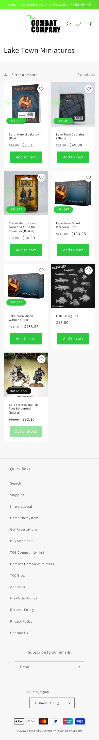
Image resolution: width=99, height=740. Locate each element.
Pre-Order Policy (23, 598)
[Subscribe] (78, 667)
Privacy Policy (21, 621)
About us (17, 586)
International (21, 506)
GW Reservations (24, 529)
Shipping (17, 495)
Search (15, 483)
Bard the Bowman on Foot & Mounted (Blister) (23, 408)
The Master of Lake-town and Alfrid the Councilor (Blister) (22, 227)
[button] (6, 23)
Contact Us (19, 632)
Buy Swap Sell (21, 540)
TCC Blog (17, 575)
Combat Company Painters (32, 564)
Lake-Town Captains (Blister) (70, 136)
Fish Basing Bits (67, 316)
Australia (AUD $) (47, 703)
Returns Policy (22, 609)
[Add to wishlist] (41, 89)
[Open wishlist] (78, 24)
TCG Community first (27, 552)
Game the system (24, 518)
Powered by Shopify (70, 730)
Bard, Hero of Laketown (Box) (25, 136)
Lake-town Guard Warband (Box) (68, 225)
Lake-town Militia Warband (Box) (21, 318)
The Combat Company (41, 730)
